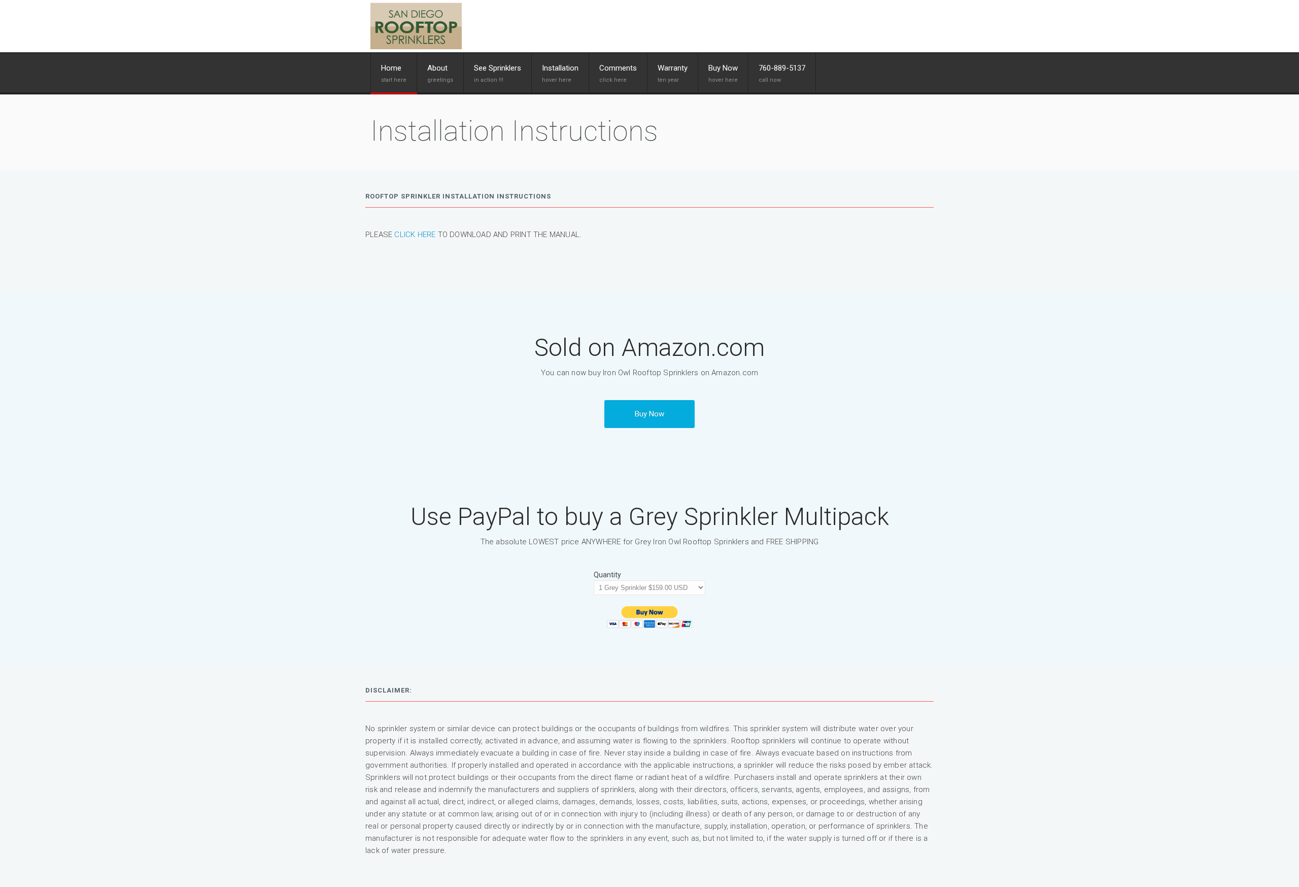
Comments (618, 68)
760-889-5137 (782, 68)
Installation (560, 68)
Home (391, 68)
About (437, 68)
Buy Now (649, 413)
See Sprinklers (497, 68)
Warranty (673, 68)
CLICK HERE (414, 234)
